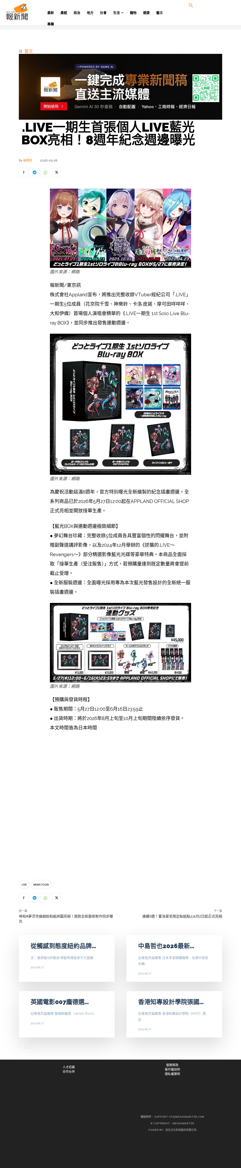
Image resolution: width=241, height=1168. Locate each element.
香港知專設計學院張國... (171, 1002)
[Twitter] (56, 172)
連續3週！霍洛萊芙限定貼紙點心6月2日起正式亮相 (182, 916)
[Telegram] (34, 172)
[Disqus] (120, 807)
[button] (191, 5)
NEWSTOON (41, 884)
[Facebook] (23, 172)
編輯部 (27, 160)
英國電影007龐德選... (60, 1002)
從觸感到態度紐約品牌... (63, 946)
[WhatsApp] (45, 172)
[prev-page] (22, 1045)
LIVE (24, 884)
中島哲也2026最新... (166, 946)
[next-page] (29, 1045)
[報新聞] (30, 12)
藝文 (28, 51)
